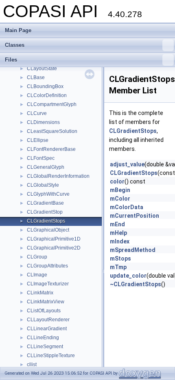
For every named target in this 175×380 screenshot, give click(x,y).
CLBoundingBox (45, 86)
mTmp (118, 267)
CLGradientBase (45, 203)
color (117, 181)
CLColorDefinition (47, 95)
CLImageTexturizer (48, 284)
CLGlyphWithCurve (48, 194)
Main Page (18, 30)
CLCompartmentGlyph (52, 104)
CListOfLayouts (44, 311)
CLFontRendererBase (51, 149)
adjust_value (127, 164)
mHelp (118, 233)
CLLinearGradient (47, 328)
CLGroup (37, 257)
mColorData (126, 207)
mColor (120, 198)
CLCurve (37, 113)
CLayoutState (42, 68)
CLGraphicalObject (48, 230)
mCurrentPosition (134, 215)
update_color (128, 275)
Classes (14, 45)
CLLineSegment (45, 346)
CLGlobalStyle (43, 185)
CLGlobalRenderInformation (58, 176)
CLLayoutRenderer (48, 320)
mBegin (120, 190)
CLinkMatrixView (45, 302)
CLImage (37, 275)
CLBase (36, 77)
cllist (32, 364)
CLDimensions (43, 122)
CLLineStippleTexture (51, 355)
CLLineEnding (43, 337)
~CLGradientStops (135, 284)
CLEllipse (37, 140)
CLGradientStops (46, 221)
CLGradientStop (45, 212)
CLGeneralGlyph (45, 167)
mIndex (119, 241)
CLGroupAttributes (47, 266)
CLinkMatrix (40, 293)
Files (11, 60)
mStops (120, 258)
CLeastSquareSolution (52, 131)
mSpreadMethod (132, 250)
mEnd (117, 224)
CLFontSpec (41, 158)
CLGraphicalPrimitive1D (54, 239)
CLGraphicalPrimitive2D (54, 248)
